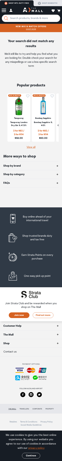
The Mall (12, 409)
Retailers (13, 422)
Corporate (37, 409)
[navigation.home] (33, 10)
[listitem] (31, 218)
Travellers (24, 409)
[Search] (6, 18)
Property (49, 409)
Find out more (43, 315)
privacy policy (36, 448)
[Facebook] (22, 394)
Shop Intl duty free (19, 3)
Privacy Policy (47, 422)
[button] (4, 10)
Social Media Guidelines (31, 425)
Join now (19, 315)
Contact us (10, 351)
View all (31, 147)
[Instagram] (31, 394)
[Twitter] (39, 394)
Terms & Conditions (28, 422)
